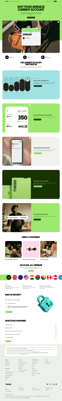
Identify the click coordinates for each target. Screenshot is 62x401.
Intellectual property (8, 391)
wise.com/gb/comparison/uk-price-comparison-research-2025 (39, 352)
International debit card (8, 375)
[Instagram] (51, 384)
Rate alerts (20, 368)
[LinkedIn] (56, 384)
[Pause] (58, 22)
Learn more (24, 348)
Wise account (7, 370)
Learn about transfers (37, 119)
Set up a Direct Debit (37, 219)
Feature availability (21, 371)
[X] (49, 384)
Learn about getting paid (37, 153)
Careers (33, 368)
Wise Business (7, 363)
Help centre (47, 361)
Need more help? (8, 341)
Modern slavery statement (36, 389)
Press (33, 366)
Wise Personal (7, 361)
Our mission (34, 371)
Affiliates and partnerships (36, 373)
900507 (38, 396)
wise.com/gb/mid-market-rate (25, 353)
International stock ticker (22, 363)
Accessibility (47, 389)
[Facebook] (47, 384)
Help (50, 1)
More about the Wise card (37, 186)
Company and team (35, 361)
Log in (52, 1)
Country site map (21, 389)
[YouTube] (54, 384)
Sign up (55, 1)
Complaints (7, 389)
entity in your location (27, 397)
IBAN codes (20, 366)
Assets (6, 378)
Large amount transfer (8, 373)
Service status (47, 363)
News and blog (34, 363)
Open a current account (31, 17)
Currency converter (22, 361)
